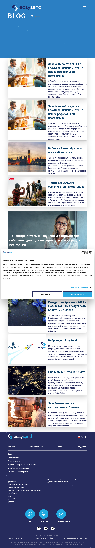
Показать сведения (79, 287)
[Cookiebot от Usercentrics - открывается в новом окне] (82, 252)
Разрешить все (77, 294)
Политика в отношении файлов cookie (75, 539)
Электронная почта (61, 521)
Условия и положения (15, 539)
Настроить (45, 294)
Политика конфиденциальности (43, 539)
